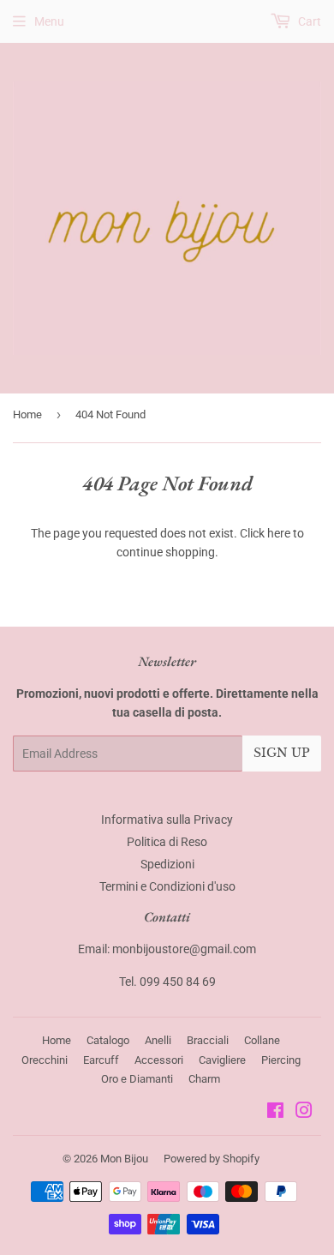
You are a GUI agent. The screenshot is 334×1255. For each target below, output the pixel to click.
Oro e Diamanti (137, 1078)
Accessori (158, 1060)
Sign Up (281, 752)
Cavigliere (222, 1060)
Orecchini (44, 1060)
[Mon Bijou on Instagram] (304, 1113)
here (278, 533)
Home (27, 414)
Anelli (158, 1040)
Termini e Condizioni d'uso (167, 886)
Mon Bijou (124, 1158)
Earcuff (101, 1060)
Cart (308, 21)
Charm (204, 1078)
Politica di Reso (167, 842)
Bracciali (208, 1040)
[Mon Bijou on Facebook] (275, 1113)
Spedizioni (167, 864)
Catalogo (107, 1040)
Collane (262, 1040)
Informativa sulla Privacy (167, 819)
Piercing (281, 1060)
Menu (49, 21)
